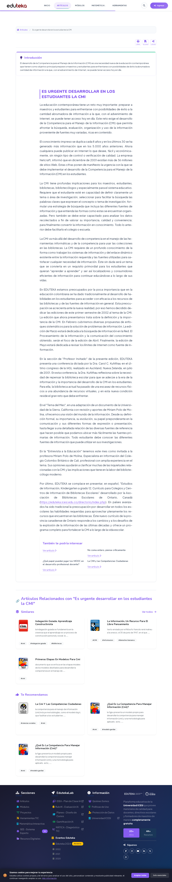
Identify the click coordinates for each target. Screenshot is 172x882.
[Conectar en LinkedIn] (144, 851)
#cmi (23, 643)
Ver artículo (49, 550)
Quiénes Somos (100, 801)
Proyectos (25, 812)
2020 (58, 858)
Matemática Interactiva (32, 823)
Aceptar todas (140, 875)
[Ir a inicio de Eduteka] (17, 5)
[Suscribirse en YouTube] (138, 851)
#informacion (107, 640)
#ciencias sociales (28, 723)
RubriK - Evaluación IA (67, 806)
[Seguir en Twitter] (150, 851)
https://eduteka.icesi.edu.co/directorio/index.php (72, 502)
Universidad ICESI (101, 818)
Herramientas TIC (29, 818)
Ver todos (147, 611)
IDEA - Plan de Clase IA (69, 801)
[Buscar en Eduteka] (144, 6)
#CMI (95, 640)
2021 (57, 854)
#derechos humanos (126, 640)
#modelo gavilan (108, 729)
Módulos (24, 806)
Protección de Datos (103, 812)
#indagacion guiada (38, 643)
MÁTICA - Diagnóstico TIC (67, 829)
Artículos (24, 30)
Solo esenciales (159, 875)
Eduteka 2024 (68, 843)
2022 (58, 849)
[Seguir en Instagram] (131, 851)
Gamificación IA (65, 821)
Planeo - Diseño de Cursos (67, 814)
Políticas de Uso (100, 806)
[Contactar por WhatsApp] (125, 857)
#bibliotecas (56, 643)
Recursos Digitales (30, 838)
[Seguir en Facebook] (125, 851)
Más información (49, 878)
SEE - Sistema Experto (33, 831)
